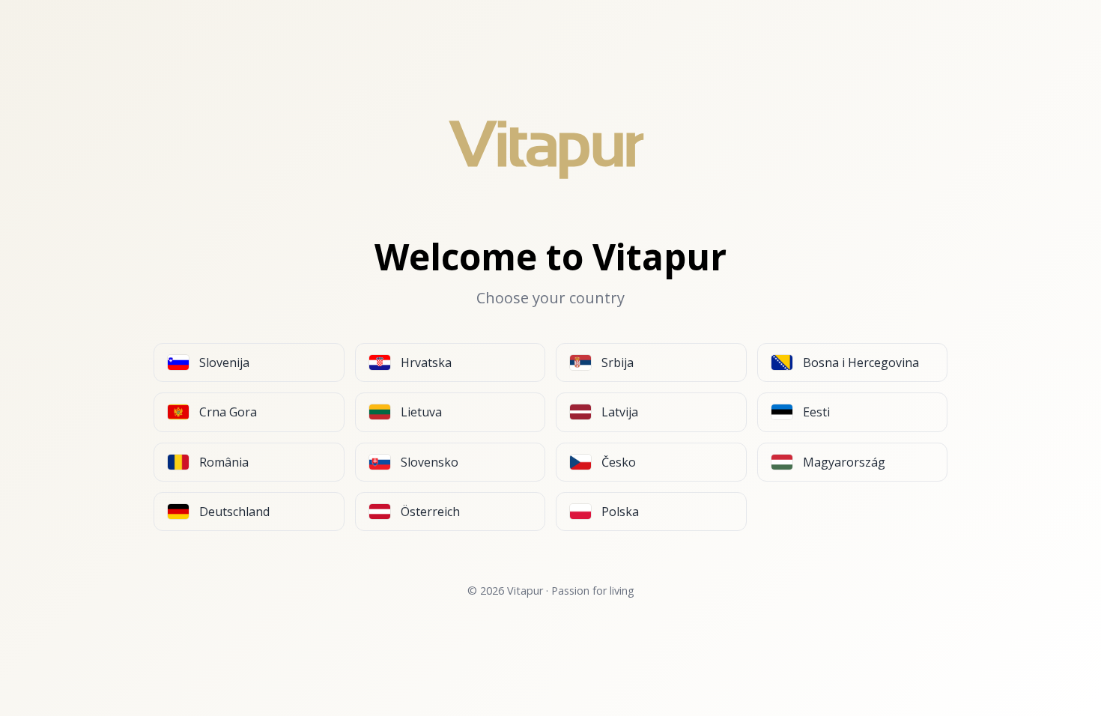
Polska (620, 511)
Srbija (617, 362)
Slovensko (429, 462)
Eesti (816, 412)
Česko (618, 462)
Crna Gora (228, 412)
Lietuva (421, 412)
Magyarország (844, 462)
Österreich (430, 511)
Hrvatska (426, 362)
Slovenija (224, 362)
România (224, 462)
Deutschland (234, 511)
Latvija (619, 412)
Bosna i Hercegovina (861, 362)
